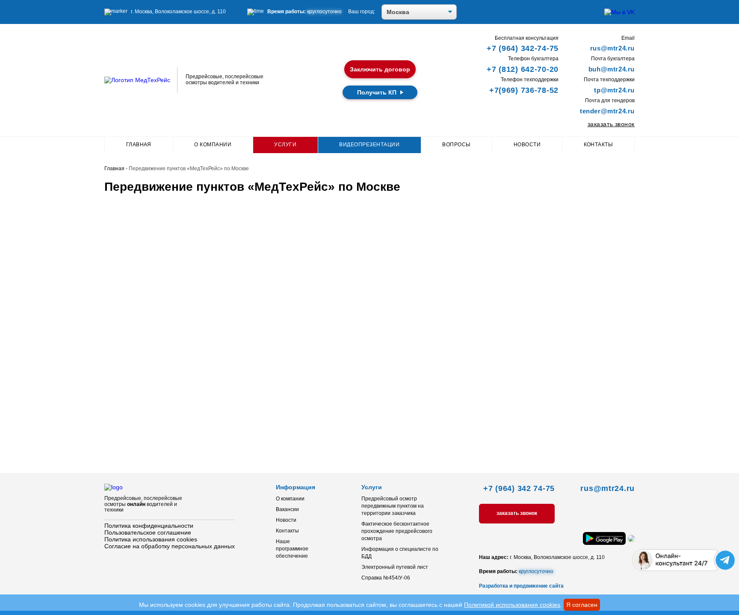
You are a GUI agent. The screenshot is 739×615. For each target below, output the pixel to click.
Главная (138, 145)
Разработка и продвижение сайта (521, 586)
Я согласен (581, 604)
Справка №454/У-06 (385, 578)
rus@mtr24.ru (612, 48)
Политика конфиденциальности (148, 525)
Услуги (285, 145)
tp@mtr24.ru (614, 90)
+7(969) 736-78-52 (524, 90)
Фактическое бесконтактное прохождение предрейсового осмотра (396, 531)
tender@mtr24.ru (607, 111)
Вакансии (287, 509)
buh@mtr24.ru (611, 69)
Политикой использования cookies (512, 604)
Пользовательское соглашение (147, 532)
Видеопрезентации (369, 145)
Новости (527, 145)
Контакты (598, 145)
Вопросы (456, 145)
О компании (212, 145)
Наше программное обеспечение (292, 548)
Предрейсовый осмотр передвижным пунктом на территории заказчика (392, 506)
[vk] (619, 12)
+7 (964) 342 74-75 (519, 488)
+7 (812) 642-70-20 (523, 69)
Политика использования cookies (150, 539)
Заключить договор (380, 69)
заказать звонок (611, 124)
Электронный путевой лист (394, 567)
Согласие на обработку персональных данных (169, 546)
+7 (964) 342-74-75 (523, 48)
